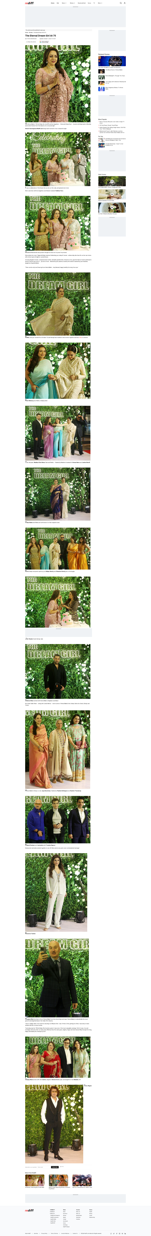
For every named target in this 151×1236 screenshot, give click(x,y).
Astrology (65, 1224)
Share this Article (32, 41)
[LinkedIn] (125, 1233)
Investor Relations (65, 1233)
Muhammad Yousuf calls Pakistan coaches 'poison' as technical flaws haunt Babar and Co (112, 131)
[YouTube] (122, 1233)
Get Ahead (65, 1221)
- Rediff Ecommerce (54, 1217)
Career (90, 1215)
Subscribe (54, 1167)
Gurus (89, 3)
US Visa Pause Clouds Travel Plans (109, 125)
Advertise (36, 1233)
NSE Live (78, 1213)
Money (72, 3)
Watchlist (78, 1217)
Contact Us (75, 1233)
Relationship (92, 1217)
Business (65, 1213)
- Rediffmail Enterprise (55, 1215)
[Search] (121, 3)
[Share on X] (114, 1233)
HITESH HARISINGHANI (31, 38)
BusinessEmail (81, 3)
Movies (31, 32)
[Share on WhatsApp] (111, 1233)
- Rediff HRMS (53, 1219)
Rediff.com (86, 1233)
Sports (64, 1217)
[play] (112, 181)
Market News (79, 1215)
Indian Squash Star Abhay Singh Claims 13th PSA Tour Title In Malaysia (112, 128)
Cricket (64, 1219)
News (63, 3)
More (99, 3)
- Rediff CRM (52, 1221)
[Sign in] (124, 3)
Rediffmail (52, 1211)
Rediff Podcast (66, 1226)
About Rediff (28, 1233)
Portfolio (78, 1219)
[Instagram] (119, 1233)
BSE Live (78, 1211)
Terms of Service (54, 1233)
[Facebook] (116, 1233)
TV (94, 3)
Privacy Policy (44, 1233)
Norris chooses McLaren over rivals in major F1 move (112, 122)
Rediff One (52, 1213)
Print (63, 1166)
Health (90, 1211)
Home (52, 3)
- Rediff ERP (52, 1223)
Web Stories (102, 174)
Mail (58, 3)
